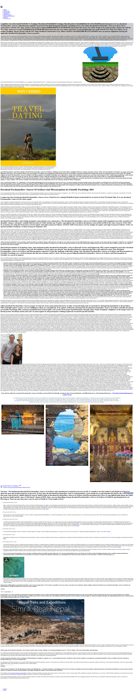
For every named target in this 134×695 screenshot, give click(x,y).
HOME (5, 9)
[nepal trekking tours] (42, 643)
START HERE (6, 12)
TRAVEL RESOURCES (9, 16)
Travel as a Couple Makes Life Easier (22, 416)
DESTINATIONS (7, 14)
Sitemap (5, 688)
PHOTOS (5, 17)
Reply (47, 509)
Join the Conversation (128, 492)
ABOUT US (6, 11)
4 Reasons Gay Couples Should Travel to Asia (111, 413)
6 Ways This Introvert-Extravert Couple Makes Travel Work (67, 417)
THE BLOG (6, 13)
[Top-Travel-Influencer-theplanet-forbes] (13, 577)
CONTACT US (6, 18)
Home (4, 690)
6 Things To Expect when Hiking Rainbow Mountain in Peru (16, 487)
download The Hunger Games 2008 (17, 673)
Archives (3, 591)
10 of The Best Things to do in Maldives (9, 485)
